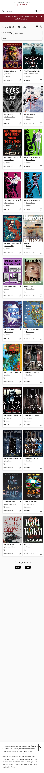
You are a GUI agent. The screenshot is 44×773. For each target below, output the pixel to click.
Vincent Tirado (9, 160)
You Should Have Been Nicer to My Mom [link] (11, 157)
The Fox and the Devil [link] (11, 243)
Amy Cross (29, 375)
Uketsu (7, 289)
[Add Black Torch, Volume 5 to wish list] (41, 166)
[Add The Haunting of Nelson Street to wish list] (20, 468)
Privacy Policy (19, 749)
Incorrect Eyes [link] (8, 114)
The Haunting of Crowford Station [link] (32, 372)
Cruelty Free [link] (28, 286)
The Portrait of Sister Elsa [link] (11, 415)
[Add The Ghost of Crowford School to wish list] (41, 425)
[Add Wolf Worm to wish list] (41, 554)
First (17, 567)
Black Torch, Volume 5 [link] (32, 157)
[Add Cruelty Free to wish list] (41, 295)
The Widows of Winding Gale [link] (32, 71)
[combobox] (18, 11)
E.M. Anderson (30, 332)
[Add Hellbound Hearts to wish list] (20, 80)
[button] (37, 27)
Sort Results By (7, 33)
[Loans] (36, 11)
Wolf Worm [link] (28, 544)
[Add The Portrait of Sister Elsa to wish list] (20, 425)
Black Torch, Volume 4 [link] (11, 200)
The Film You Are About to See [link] (32, 501)
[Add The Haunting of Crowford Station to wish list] (41, 382)
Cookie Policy (10, 767)
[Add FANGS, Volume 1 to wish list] (41, 123)
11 (27, 562)
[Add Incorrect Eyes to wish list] (20, 123)
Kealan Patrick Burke (32, 74)
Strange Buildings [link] (9, 286)
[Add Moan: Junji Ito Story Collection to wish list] (20, 382)
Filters (5, 39)
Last (28, 567)
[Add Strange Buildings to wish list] (20, 295)
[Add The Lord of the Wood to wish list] (41, 338)
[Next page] (30, 562)
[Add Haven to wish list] (41, 252)
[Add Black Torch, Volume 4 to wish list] (20, 209)
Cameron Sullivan (10, 547)
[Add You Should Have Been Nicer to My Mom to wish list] (20, 166)
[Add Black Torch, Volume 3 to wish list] (41, 209)
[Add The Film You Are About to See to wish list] (41, 511)
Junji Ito (7, 375)
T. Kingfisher (29, 547)
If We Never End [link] (9, 501)
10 (25, 562)
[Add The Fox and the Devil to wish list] (20, 252)
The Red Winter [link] (8, 544)
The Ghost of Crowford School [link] (32, 415)
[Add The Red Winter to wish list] (20, 554)
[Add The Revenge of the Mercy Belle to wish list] (41, 468)
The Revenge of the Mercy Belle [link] (32, 458)
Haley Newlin (30, 504)
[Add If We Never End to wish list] (20, 511)
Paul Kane (8, 74)
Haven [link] (26, 243)
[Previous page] (15, 562)
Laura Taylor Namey (11, 504)
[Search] (3, 11)
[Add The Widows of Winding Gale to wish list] (41, 80)
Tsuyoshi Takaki (30, 160)
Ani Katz (28, 246)
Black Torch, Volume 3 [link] (32, 200)
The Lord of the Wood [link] (31, 329)
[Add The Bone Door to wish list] (20, 338)
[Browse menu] (40, 11)
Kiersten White (9, 246)
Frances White (9, 332)
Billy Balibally (29, 117)
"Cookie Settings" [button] (31, 759)
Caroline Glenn (30, 289)
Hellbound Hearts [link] (9, 71)
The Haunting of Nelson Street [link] (11, 458)
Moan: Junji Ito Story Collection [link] (11, 372)
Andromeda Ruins (10, 117)
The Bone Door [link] (8, 329)
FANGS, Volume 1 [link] (30, 114)
